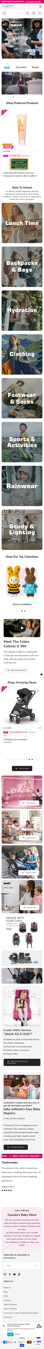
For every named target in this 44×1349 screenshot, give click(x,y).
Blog (5, 1292)
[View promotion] (22, 38)
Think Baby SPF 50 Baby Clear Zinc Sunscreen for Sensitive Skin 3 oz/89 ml (20, 174)
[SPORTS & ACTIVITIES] (22, 442)
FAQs (6, 1296)
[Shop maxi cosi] (29, 67)
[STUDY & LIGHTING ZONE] (22, 530)
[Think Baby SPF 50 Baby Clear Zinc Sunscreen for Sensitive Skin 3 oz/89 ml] (22, 130)
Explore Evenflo (30, 873)
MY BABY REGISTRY (17, 1147)
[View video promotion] (22, 83)
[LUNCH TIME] (22, 223)
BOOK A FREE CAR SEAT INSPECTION (17, 1062)
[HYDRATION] (22, 310)
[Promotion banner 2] (22, 958)
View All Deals (24, 768)
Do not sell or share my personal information (21, 1313)
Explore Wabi (31, 908)
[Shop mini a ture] (15, 67)
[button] (38, 690)
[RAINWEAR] (22, 486)
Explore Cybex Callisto (18, 670)
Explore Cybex (31, 803)
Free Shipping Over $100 (8, 2)
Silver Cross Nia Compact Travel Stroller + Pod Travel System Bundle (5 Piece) (21, 738)
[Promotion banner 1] (22, 932)
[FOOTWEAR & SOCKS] (22, 398)
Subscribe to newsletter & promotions (17, 1256)
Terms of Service (10, 1309)
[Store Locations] (39, 13)
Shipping (7, 1300)
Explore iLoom (31, 838)
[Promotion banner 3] (22, 976)
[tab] (10, 61)
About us (7, 1287)
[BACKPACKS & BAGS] (22, 267)
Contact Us (8, 1317)
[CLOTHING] (22, 354)
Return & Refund (10, 1304)
